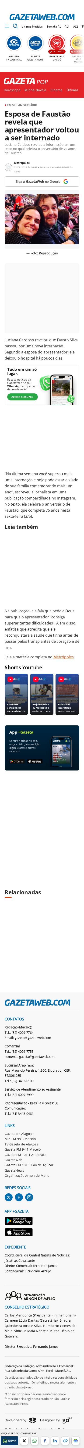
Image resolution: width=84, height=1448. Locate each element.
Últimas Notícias (32, 27)
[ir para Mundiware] (20, 1420)
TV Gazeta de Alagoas (21, 1144)
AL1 (67, 27)
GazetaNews (14, 1170)
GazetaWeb (13, 1160)
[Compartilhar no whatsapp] (34, 1441)
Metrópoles (63, 657)
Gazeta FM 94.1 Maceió (23, 1149)
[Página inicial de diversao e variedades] (24, 81)
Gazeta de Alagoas (19, 1133)
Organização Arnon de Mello (27, 1175)
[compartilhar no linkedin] (55, 1441)
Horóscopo (12, 90)
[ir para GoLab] (56, 1420)
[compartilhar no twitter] (24, 1441)
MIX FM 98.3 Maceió (20, 1139)
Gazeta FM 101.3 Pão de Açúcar (29, 1165)
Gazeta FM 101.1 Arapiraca (25, 1154)
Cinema (56, 90)
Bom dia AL (53, 27)
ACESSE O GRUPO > (22, 397)
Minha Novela (35, 90)
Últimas (72, 90)
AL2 (75, 27)
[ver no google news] (75, 1441)
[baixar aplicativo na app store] (34, 761)
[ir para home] (42, 17)
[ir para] (19, 1222)
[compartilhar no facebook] (45, 1441)
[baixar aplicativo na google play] (16, 761)
